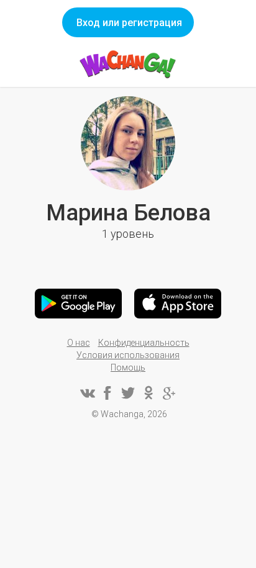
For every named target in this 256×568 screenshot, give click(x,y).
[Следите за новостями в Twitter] (128, 393)
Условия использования (128, 355)
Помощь (128, 367)
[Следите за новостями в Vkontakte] (87, 393)
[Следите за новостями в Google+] (169, 393)
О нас (78, 343)
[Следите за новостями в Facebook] (107, 393)
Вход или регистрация (129, 23)
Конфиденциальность (144, 343)
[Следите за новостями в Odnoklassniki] (148, 393)
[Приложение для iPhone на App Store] (177, 303)
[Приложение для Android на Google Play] (78, 303)
